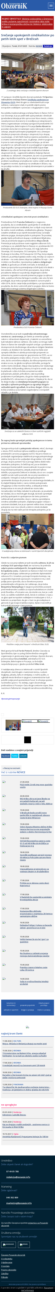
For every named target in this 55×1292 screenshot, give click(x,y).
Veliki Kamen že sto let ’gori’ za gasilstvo (34, 940)
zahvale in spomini (11, 1010)
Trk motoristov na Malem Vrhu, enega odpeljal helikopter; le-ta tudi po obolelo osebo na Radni (24, 1054)
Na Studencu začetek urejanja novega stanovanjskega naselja (34, 954)
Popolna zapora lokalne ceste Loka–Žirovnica (33, 968)
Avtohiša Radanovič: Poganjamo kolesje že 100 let (25, 1136)
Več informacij (27, 1290)
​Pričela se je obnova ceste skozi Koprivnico (34, 884)
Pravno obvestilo (8, 1269)
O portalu (5, 1266)
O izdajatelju (6, 1258)
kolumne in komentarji (11, 1004)
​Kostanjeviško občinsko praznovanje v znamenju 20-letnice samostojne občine (36, 913)
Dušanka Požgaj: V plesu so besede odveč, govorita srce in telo (36, 926)
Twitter (15, 756)
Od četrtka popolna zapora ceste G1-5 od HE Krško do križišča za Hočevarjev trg (35, 843)
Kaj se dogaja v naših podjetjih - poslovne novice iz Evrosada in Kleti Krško (26, 1125)
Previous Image (3, 739)
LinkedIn (23, 756)
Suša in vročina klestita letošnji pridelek (34, 982)
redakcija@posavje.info (18, 1177)
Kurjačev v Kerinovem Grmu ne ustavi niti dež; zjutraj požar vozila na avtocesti (26, 1076)
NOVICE (39, 46)
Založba (4, 1273)
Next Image (52, 739)
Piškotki (4, 1277)
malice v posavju (43, 1010)
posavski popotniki (27, 1005)
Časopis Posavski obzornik (13, 1255)
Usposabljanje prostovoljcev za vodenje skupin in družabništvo (34, 870)
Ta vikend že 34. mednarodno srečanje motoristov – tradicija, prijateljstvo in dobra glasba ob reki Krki (26, 1088)
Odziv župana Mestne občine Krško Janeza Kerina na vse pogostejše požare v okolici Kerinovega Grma (36, 829)
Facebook (6, 756)
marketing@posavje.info (19, 1203)
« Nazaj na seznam (11, 768)
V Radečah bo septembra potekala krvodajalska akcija (36, 898)
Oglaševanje (6, 1262)
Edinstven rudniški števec (14, 1114)
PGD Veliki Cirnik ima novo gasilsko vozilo (36, 785)
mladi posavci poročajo (44, 1004)
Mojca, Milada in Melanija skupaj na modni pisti (24, 1043)
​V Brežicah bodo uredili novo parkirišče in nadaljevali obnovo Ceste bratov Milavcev (35, 815)
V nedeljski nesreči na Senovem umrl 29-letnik (23, 1065)
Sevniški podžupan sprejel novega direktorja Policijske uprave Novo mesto (36, 857)
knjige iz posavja (27, 1010)
